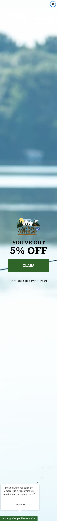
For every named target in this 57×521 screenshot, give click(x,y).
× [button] (37, 482)
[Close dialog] (53, 4)
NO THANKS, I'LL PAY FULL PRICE (29, 281)
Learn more (20, 504)
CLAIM (28, 265)
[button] (24, 518)
